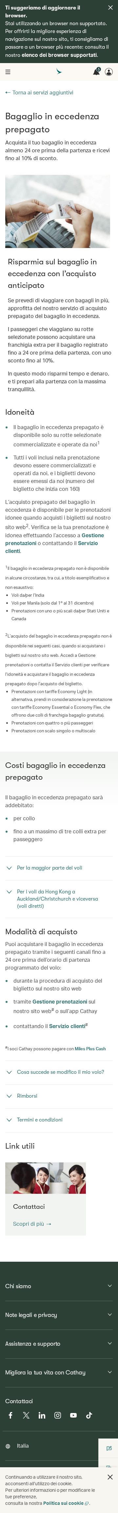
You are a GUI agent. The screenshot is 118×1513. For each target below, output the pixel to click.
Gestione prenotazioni (59, 1001)
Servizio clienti (67, 1026)
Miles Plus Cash (90, 1048)
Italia (23, 1445)
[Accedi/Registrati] (109, 72)
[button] (32, 1224)
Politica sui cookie (63, 1503)
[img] (110, 7)
